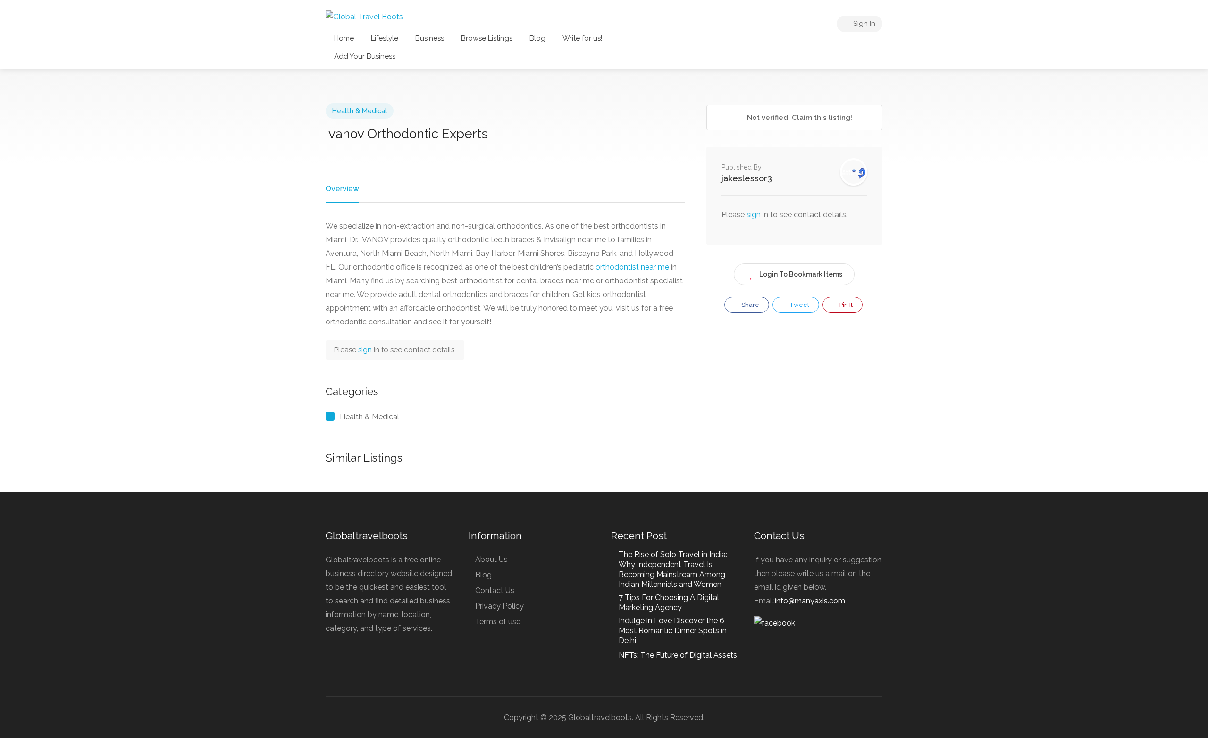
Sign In (863, 23)
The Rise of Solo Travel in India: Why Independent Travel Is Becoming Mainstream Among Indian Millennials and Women (673, 569)
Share (749, 304)
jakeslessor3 (746, 178)
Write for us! (582, 38)
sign (366, 350)
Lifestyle (384, 38)
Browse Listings (486, 38)
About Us (491, 559)
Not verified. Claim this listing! (798, 117)
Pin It (845, 304)
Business (429, 38)
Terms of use (497, 621)
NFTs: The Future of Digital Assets (678, 655)
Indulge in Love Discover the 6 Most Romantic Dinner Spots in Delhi (673, 630)
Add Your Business (364, 56)
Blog (537, 38)
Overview (342, 188)
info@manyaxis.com (810, 600)
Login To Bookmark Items (800, 274)
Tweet (798, 304)
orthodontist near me (632, 267)
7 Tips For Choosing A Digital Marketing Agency (669, 602)
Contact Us (494, 590)
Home (344, 38)
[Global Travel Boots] (364, 16)
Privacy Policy (499, 606)
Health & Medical (359, 111)
